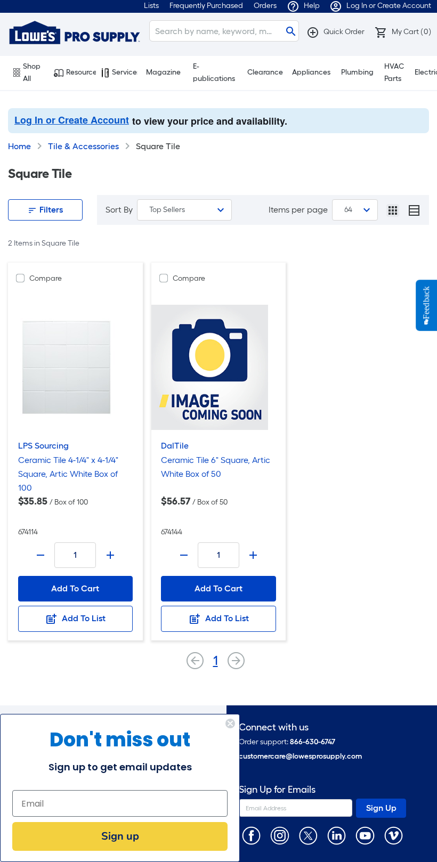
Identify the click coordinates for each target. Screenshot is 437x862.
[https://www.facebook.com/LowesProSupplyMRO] (251, 835)
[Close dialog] (230, 723)
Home (19, 146)
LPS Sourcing (43, 446)
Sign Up (381, 808)
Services (124, 72)
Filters (50, 210)
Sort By (119, 210)
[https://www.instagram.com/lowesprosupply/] (279, 835)
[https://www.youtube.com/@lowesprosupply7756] (365, 835)
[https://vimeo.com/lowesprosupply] (393, 835)
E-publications (214, 72)
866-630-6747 (312, 741)
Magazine (163, 72)
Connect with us (274, 727)
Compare (45, 278)
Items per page (298, 210)
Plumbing (357, 72)
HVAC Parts (394, 72)
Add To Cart (75, 588)
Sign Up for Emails (277, 789)
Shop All (32, 72)
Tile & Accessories (83, 146)
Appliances (311, 72)
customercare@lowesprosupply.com (300, 756)
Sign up (120, 836)
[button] (335, 32)
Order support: (287, 741)
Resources (81, 72)
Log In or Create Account (71, 120)
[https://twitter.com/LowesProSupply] (308, 835)
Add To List (83, 618)
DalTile (175, 446)
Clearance (265, 72)
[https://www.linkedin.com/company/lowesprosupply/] (336, 835)
